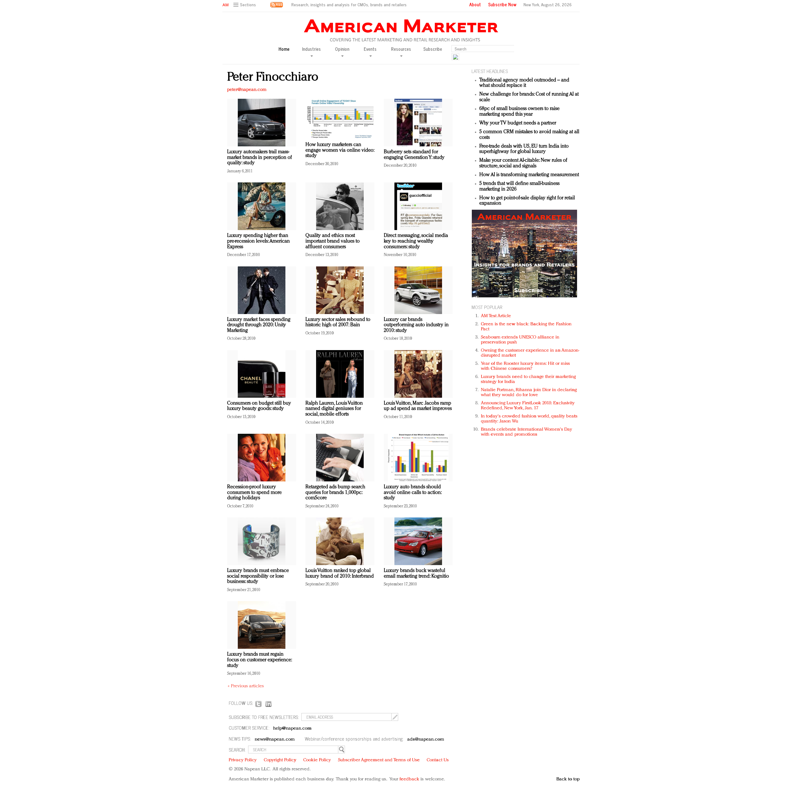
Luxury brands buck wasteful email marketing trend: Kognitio (416, 573)
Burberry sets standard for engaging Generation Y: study (414, 154)
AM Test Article (496, 316)
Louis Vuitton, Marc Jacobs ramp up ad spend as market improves (418, 406)
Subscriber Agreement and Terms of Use (379, 760)
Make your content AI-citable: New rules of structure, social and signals (523, 163)
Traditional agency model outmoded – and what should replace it (524, 83)
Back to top (568, 779)
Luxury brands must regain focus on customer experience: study (259, 660)
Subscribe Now (502, 4)
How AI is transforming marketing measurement (529, 174)
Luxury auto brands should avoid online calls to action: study (412, 493)
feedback (409, 779)
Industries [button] (311, 49)
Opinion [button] (342, 49)
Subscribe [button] (432, 49)
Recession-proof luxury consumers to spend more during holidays (254, 493)
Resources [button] (401, 49)
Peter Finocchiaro (272, 77)
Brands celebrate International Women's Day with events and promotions (526, 432)
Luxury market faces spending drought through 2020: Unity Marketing (258, 325)
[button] (245, 4)
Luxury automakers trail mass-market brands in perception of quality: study (259, 157)
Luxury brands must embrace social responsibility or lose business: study (258, 576)
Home (284, 49)
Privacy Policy (243, 760)
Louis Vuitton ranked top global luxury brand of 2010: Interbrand (339, 573)
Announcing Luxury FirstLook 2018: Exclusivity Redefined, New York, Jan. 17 (528, 406)
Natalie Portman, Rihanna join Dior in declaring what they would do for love (529, 392)
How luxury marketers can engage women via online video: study (339, 150)
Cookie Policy (317, 760)
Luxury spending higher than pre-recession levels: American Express (258, 241)
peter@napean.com (247, 89)
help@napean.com (292, 728)
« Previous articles (246, 686)
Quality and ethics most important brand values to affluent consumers (332, 241)
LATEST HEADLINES (489, 71)
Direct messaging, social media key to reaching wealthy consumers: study (416, 241)
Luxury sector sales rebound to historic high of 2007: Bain (337, 322)
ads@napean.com (425, 739)
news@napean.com (275, 739)
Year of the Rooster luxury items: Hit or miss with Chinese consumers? (525, 366)
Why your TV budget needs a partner (517, 123)
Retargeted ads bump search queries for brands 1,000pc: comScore (335, 493)
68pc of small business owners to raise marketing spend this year (519, 111)
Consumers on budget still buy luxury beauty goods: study (259, 406)
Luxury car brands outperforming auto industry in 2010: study (416, 325)
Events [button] (370, 49)
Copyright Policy (280, 760)
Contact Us (438, 760)
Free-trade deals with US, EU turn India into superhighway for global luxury (524, 149)
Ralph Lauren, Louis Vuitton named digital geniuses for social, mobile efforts (334, 409)
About (475, 4)
